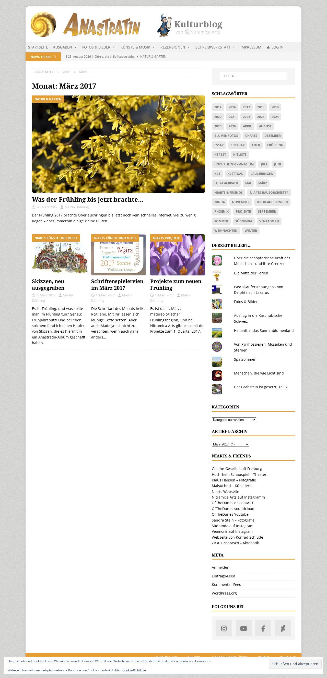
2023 (260, 117)
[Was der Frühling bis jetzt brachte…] (118, 144)
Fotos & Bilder (96, 47)
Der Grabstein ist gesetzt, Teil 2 (261, 386)
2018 (260, 107)
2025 (217, 126)
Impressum (251, 47)
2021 (232, 117)
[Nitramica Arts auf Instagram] (224, 628)
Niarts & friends (228, 192)
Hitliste (240, 154)
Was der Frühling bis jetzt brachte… (88, 199)
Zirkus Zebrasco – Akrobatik (235, 542)
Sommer (221, 221)
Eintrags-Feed (223, 576)
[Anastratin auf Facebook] (263, 628)
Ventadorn (269, 221)
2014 (217, 107)
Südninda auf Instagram (232, 525)
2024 (275, 117)
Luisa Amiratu (226, 183)
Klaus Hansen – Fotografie (234, 480)
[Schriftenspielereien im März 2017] (118, 254)
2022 (246, 117)
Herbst (220, 154)
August (265, 126)
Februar (238, 145)
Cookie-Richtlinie (134, 670)
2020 (217, 117)
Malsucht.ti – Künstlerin (232, 485)
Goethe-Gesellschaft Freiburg (237, 468)
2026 (232, 126)
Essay (219, 145)
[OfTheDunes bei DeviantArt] (283, 628)
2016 (232, 107)
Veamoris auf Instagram (232, 531)
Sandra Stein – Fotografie (233, 520)
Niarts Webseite (225, 491)
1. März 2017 (105, 295)
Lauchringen (262, 174)
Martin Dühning (77, 207)
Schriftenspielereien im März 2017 (117, 284)
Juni (277, 164)
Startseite (38, 47)
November (241, 202)
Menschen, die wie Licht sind (259, 373)
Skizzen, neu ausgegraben (48, 284)
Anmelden (220, 567)
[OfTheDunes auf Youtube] (244, 628)
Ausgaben (62, 47)
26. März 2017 (47, 207)
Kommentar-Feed (226, 584)
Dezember (272, 136)
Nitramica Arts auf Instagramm (238, 497)
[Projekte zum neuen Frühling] (177, 254)
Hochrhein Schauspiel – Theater (239, 474)
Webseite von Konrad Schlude (237, 537)
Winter (251, 230)
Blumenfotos (226, 136)
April (247, 126)
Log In (278, 47)
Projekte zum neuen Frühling (175, 284)
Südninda (243, 221)
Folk (256, 145)
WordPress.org (224, 593)
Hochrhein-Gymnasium (234, 164)
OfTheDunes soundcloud (233, 508)
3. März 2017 (46, 295)
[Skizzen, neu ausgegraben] (59, 254)
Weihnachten (226, 230)
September (267, 211)
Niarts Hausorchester (269, 192)
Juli (264, 164)
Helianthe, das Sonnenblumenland (264, 330)
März (262, 183)
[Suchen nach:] (253, 76)
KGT (217, 174)
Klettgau (235, 174)
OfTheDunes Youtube (230, 514)
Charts (251, 136)
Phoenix (221, 211)
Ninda (219, 202)
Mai (248, 183)
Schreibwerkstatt (212, 47)
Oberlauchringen (272, 202)
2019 (275, 107)
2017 (246, 107)
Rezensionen (172, 47)
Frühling (275, 145)
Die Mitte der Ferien (251, 273)
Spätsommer (245, 359)
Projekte (243, 211)
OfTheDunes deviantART (233, 502)
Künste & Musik (135, 47)
